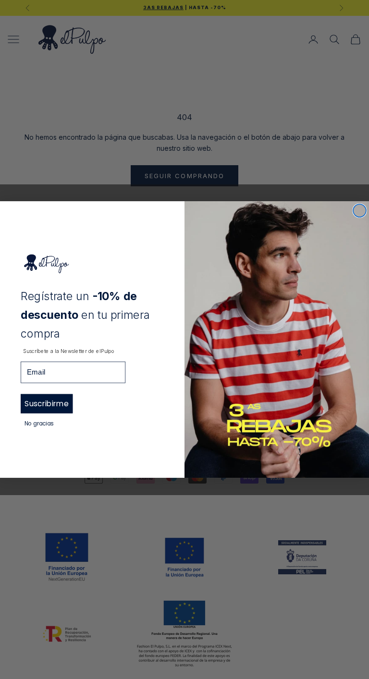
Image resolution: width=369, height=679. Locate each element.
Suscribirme (46, 403)
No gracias (39, 423)
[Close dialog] (359, 210)
